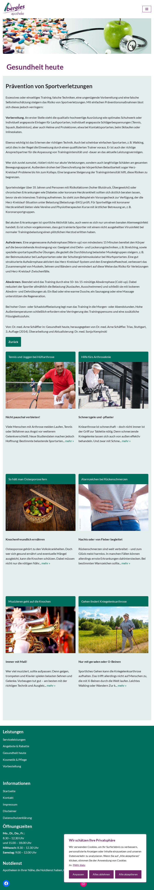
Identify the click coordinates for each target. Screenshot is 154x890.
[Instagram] (83, 883)
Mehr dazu (79, 864)
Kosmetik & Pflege (15, 759)
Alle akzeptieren (128, 874)
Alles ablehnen (101, 874)
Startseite (9, 791)
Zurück (13, 342)
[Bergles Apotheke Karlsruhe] (14, 9)
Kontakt (8, 797)
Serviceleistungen (14, 739)
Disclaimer (10, 811)
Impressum (10, 804)
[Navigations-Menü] (146, 9)
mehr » (69, 441)
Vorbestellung (12, 766)
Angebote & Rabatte (16, 746)
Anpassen (78, 874)
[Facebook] (6, 883)
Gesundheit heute (14, 753)
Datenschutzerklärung (17, 817)
